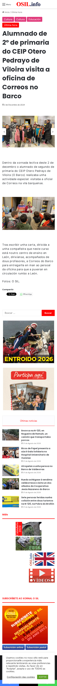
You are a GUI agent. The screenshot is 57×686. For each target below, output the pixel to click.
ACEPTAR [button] (42, 677)
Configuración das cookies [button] (21, 677)
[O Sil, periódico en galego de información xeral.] (28, 4)
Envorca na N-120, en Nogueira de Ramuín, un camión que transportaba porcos (36, 435)
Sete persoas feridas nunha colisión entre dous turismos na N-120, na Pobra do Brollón (37, 500)
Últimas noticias (28, 420)
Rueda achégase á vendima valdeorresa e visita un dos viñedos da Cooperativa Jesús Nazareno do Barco (36, 484)
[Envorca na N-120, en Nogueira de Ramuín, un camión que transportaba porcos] (10, 434)
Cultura (8, 19)
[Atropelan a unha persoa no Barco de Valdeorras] (10, 470)
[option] (28, 131)
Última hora (16, 12)
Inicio (7, 12)
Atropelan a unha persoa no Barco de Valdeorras (37, 468)
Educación (35, 19)
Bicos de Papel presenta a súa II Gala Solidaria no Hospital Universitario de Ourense (35, 453)
